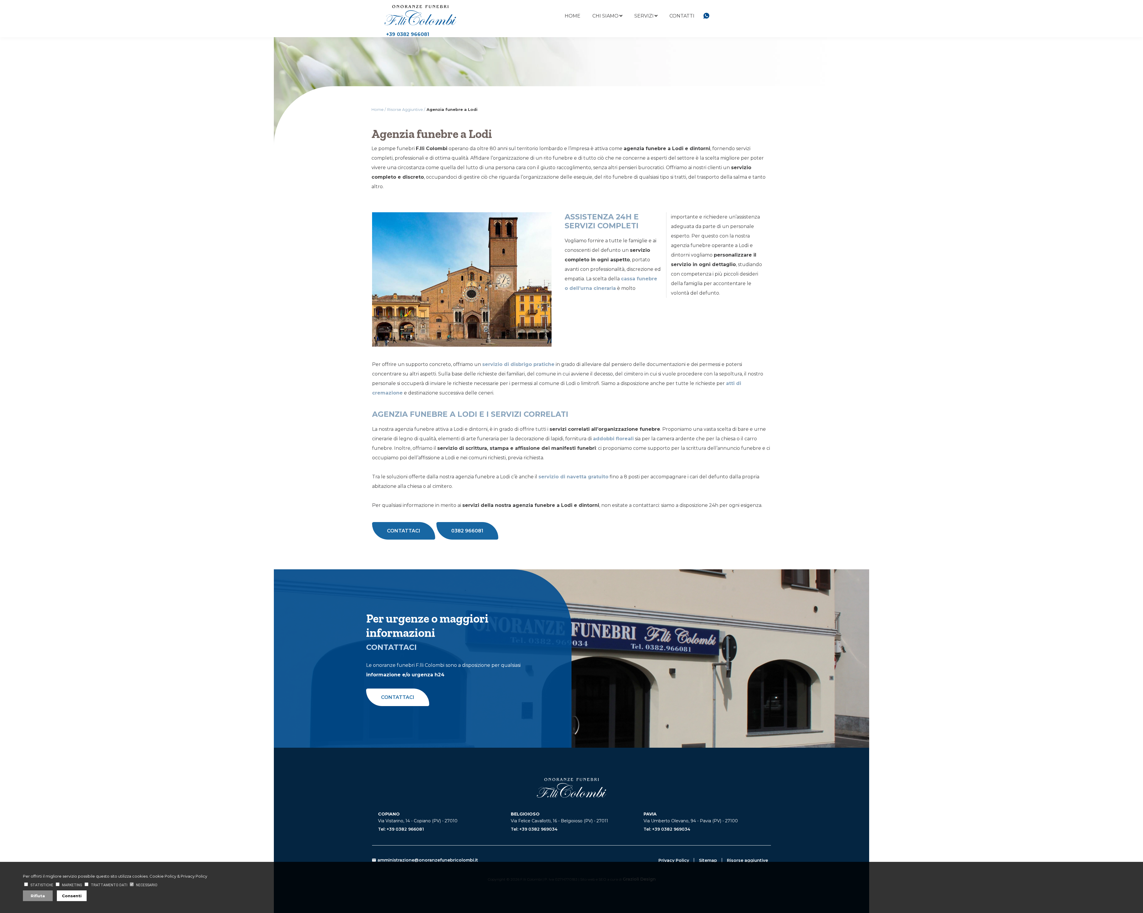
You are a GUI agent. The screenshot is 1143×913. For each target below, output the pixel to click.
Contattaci (397, 697)
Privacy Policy (673, 860)
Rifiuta (38, 895)
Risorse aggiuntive (747, 860)
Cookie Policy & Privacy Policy (178, 876)
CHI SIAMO (605, 16)
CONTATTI (681, 16)
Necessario (146, 885)
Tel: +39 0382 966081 (401, 829)
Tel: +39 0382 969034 (534, 829)
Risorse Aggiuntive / (406, 109)
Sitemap (708, 860)
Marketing (72, 885)
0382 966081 (467, 531)
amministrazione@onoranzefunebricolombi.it (427, 860)
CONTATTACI (403, 531)
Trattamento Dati (109, 885)
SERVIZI (644, 16)
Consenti (72, 895)
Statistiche (41, 885)
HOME (572, 16)
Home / (378, 109)
